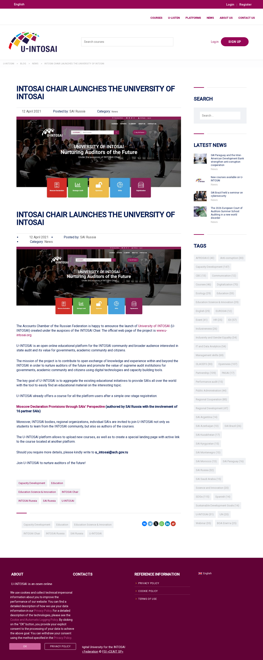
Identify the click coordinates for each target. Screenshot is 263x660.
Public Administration (211, 390)
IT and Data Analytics (211, 346)
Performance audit (209, 381)
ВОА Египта (226, 523)
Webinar (203, 523)
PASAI (228, 372)
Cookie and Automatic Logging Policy (34, 619)
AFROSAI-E (205, 257)
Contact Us (246, 17)
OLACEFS (204, 364)
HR (217, 319)
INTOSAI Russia (27, 500)
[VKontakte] (144, 523)
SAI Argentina (206, 417)
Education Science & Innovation (37, 491)
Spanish (222, 496)
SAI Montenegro (208, 452)
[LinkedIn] (167, 523)
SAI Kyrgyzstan (207, 443)
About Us (226, 17)
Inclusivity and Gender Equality (216, 337)
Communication (224, 275)
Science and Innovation (212, 487)
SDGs (202, 496)
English (203, 311)
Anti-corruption (231, 257)
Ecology (203, 293)
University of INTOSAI (154, 326)
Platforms (193, 17)
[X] (155, 523)
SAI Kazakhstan (208, 434)
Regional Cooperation (211, 399)
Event (202, 319)
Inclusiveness (206, 328)
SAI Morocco (206, 461)
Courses (156, 17)
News (210, 17)
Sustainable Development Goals (217, 505)
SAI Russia (49, 500)
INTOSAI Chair (70, 491)
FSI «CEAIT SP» (112, 651)
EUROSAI (224, 311)
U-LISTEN (174, 17)
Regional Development (212, 408)
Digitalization (227, 284)
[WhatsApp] (161, 523)
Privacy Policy (43, 610)
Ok (25, 646)
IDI (232, 319)
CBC (201, 275)
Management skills (210, 355)
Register (245, 4)
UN (224, 514)
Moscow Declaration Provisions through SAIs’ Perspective (60, 407)
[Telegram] (150, 523)
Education (57, 483)
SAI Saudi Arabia (208, 479)
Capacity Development (31, 483)
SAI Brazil (233, 425)
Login (230, 4)
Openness (227, 364)
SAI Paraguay (233, 461)
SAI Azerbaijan (207, 425)
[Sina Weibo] (173, 523)
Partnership (206, 372)
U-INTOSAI (68, 500)
